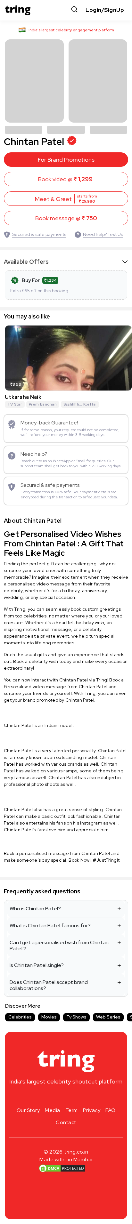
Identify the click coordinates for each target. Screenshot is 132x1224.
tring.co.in (76, 1151)
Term (71, 1110)
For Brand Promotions (66, 159)
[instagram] (45, 1096)
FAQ (110, 1110)
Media (52, 1110)
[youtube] (76, 1096)
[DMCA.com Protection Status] (62, 1168)
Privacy (92, 1110)
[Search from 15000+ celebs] (74, 10)
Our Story (28, 1110)
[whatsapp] (86, 1096)
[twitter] (66, 1096)
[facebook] (56, 1096)
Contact (66, 1122)
